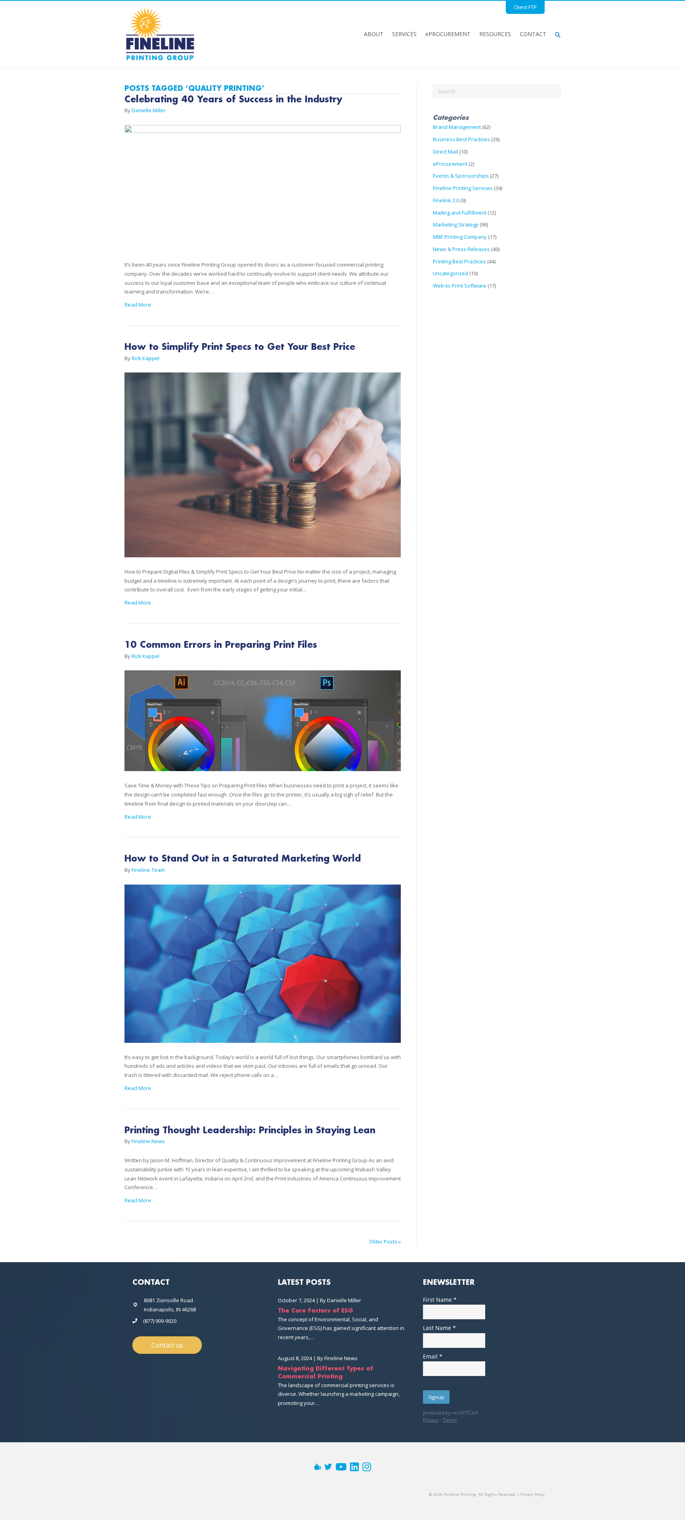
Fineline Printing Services (463, 188)
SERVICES (404, 34)
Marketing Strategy (455, 224)
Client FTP (525, 7)
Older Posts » (385, 1241)
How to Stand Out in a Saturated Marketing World (242, 859)
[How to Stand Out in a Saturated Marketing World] (262, 967)
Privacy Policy (532, 1494)
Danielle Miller (344, 1300)
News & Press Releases (461, 249)
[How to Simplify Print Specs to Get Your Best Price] (262, 469)
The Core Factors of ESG (315, 1311)
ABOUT (373, 34)
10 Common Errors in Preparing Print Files (220, 645)
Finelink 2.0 (446, 200)
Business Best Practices (461, 139)
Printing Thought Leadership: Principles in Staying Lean (249, 1131)
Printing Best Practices (459, 261)
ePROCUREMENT (448, 34)
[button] (167, 1345)
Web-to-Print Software (459, 285)
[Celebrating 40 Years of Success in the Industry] (262, 192)
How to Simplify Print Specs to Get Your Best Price (239, 347)
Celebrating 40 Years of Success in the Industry (233, 100)
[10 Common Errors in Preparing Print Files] (262, 725)
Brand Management (457, 127)
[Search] (556, 34)
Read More (137, 304)
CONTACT (533, 34)
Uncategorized (450, 273)
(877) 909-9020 (159, 1320)
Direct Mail (445, 151)
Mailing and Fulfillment (459, 212)
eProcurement (450, 163)
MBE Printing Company (460, 236)
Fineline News (341, 1358)
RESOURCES (495, 34)
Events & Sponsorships (461, 175)
